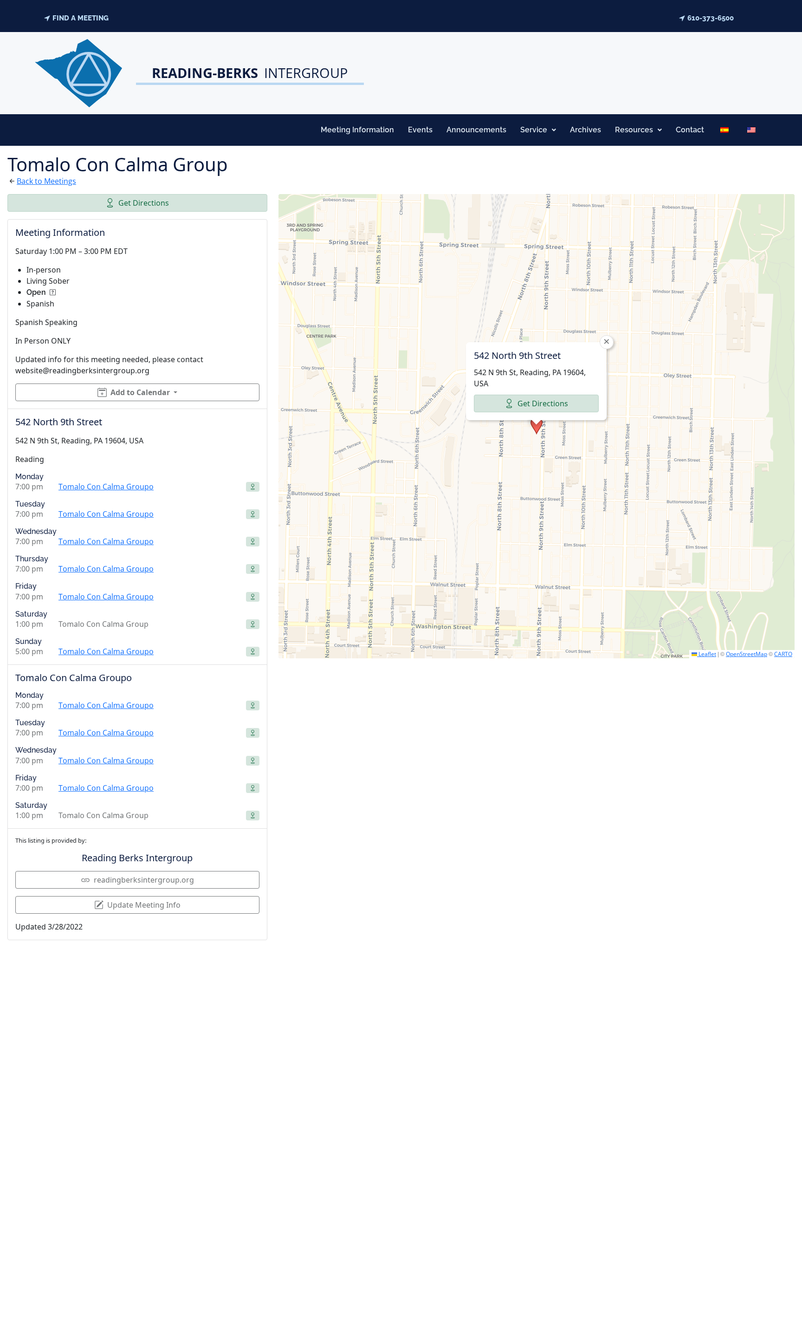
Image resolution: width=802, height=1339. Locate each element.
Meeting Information (357, 129)
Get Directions (143, 203)
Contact (690, 129)
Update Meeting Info (144, 905)
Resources (634, 129)
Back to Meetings (46, 181)
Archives (585, 129)
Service (533, 129)
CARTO (783, 654)
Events (420, 129)
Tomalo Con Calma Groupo (106, 486)
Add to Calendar (140, 392)
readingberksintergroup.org (144, 880)
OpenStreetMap (746, 654)
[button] (538, 130)
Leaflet (706, 654)
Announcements (476, 129)
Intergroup (250, 73)
